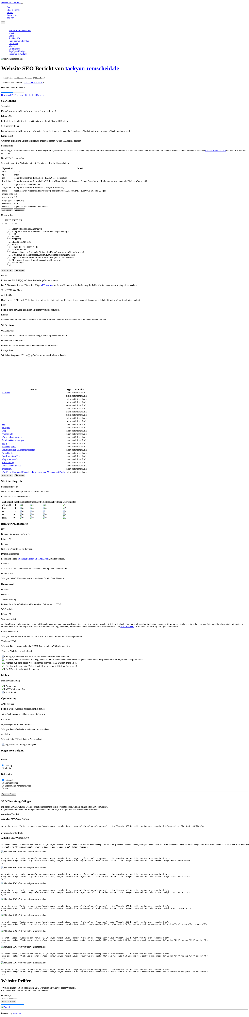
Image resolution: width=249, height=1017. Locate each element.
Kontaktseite (7, 453)
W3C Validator (127, 626)
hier (3, 424)
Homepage (6, 995)
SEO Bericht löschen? (34, 95)
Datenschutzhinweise (11, 465)
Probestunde (7, 434)
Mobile (12, 46)
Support (10, 17)
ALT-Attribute (46, 285)
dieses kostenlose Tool (215, 150)
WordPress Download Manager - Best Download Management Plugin (33, 472)
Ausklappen (7, 210)
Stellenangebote (9, 446)
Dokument (13, 43)
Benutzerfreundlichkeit (19, 41)
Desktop (8, 765)
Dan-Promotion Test (11, 456)
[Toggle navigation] (22, 3)
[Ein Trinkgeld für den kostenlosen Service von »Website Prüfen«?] (5, 1007)
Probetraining (8, 462)
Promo (10, 12)
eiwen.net (17, 1013)
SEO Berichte (13, 10)
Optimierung (14, 48)
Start (9, 7)
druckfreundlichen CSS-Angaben (32, 558)
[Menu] (3, 22)
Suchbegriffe (14, 38)
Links (11, 35)
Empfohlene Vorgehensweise (18, 786)
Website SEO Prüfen (11, 2)
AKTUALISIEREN (33, 82)
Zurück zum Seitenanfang (20, 30)
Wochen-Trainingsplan (12, 437)
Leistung (9, 780)
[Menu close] (2, 25)
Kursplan (6, 427)
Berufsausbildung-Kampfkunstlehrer (18, 450)
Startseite (6, 392)
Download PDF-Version (12, 95)
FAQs (4, 443)
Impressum (12, 15)
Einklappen (19, 210)
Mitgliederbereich (10, 459)
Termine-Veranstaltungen (13, 440)
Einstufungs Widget (18, 54)
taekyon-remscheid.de (92, 68)
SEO (7, 788)
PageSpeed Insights (17, 51)
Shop (4, 430)
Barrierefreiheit (11, 783)
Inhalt (11, 33)
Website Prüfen (8, 794)
